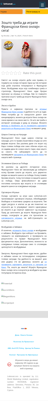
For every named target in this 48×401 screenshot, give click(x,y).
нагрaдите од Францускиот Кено (29, 154)
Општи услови (26, 335)
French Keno (28, 36)
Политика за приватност (23, 342)
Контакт (12, 355)
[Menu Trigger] (42, 5)
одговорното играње (11, 218)
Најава (4, 11)
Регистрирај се (33, 11)
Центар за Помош (32, 348)
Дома (17, 335)
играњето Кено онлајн (22, 230)
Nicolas (6, 36)
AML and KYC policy (16, 348)
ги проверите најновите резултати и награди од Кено (24, 264)
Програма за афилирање (27, 355)
